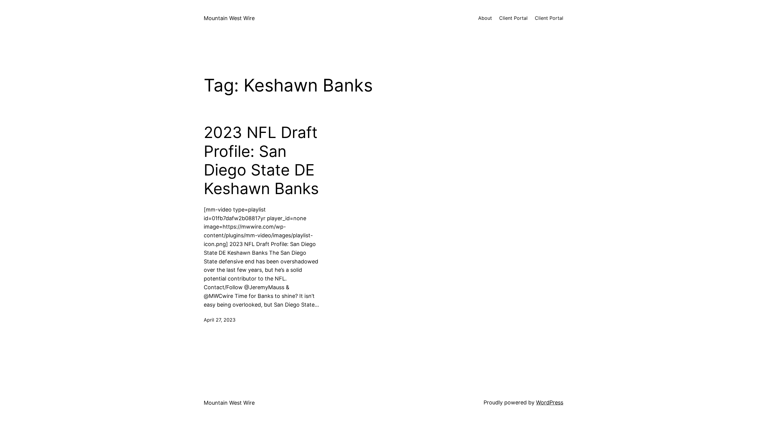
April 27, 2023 (219, 320)
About (485, 18)
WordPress (549, 402)
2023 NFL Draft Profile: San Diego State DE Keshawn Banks (261, 160)
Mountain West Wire (229, 18)
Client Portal (513, 18)
